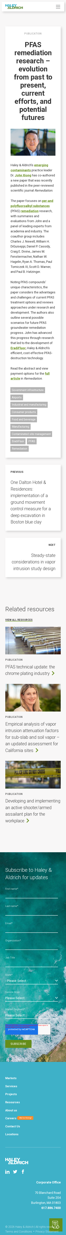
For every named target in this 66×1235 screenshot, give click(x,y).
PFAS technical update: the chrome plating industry (30, 670)
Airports (17, 397)
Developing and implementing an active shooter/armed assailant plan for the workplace (32, 810)
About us (11, 1110)
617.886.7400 (51, 1208)
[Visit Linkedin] (7, 1172)
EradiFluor (18, 348)
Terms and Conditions (18, 1231)
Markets (11, 1078)
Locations (11, 1134)
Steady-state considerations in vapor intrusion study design (33, 562)
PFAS (31, 441)
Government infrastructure (28, 390)
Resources (12, 1102)
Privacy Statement (47, 1231)
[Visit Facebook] (23, 1172)
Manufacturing (20, 426)
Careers (10, 1118)
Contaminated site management (31, 434)
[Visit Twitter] (15, 1172)
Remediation (19, 448)
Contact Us (12, 1126)
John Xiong (23, 175)
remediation (30, 211)
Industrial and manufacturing (29, 404)
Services (11, 1086)
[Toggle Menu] (58, 6)
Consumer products (24, 412)
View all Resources (19, 620)
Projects (11, 1094)
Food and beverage (24, 419)
